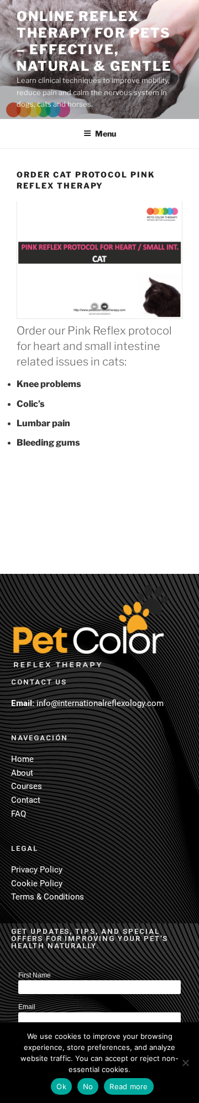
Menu (105, 133)
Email (26, 1007)
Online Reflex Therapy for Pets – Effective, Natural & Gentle (94, 41)
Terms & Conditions (47, 897)
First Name (34, 975)
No (88, 1086)
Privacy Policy (36, 870)
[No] (185, 1062)
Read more (128, 1086)
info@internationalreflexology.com (100, 703)
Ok (61, 1086)
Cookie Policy (36, 883)
